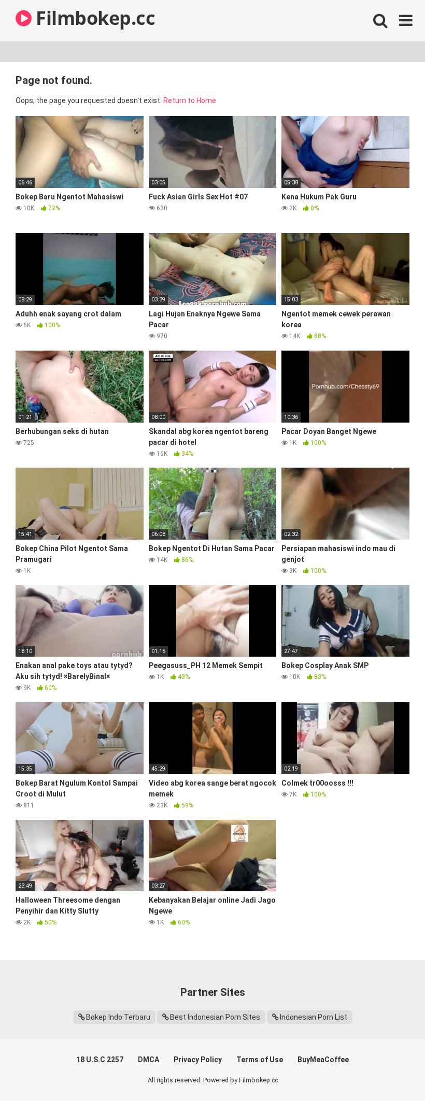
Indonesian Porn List (313, 1017)
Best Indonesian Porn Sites (215, 1017)
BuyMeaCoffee (323, 1059)
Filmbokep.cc (93, 18)
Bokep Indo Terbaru (118, 1017)
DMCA (148, 1059)
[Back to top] (390, 1069)
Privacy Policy (198, 1059)
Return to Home (189, 100)
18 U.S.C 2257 (99, 1059)
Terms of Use (259, 1059)
